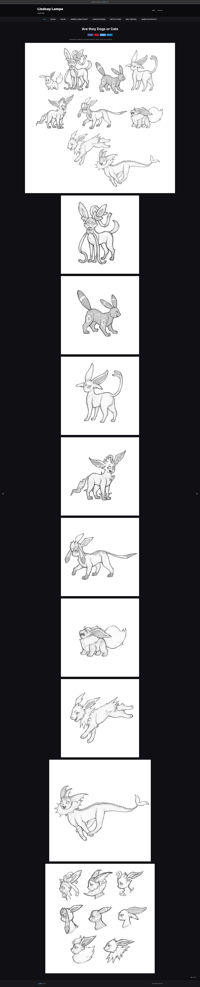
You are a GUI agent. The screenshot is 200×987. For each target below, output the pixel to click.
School (53, 19)
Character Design (98, 19)
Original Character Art (79, 19)
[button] (193, 977)
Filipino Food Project (149, 19)
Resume (160, 10)
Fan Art (63, 19)
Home (153, 10)
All (44, 19)
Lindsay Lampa (50, 9)
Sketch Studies (115, 19)
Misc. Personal (131, 19)
